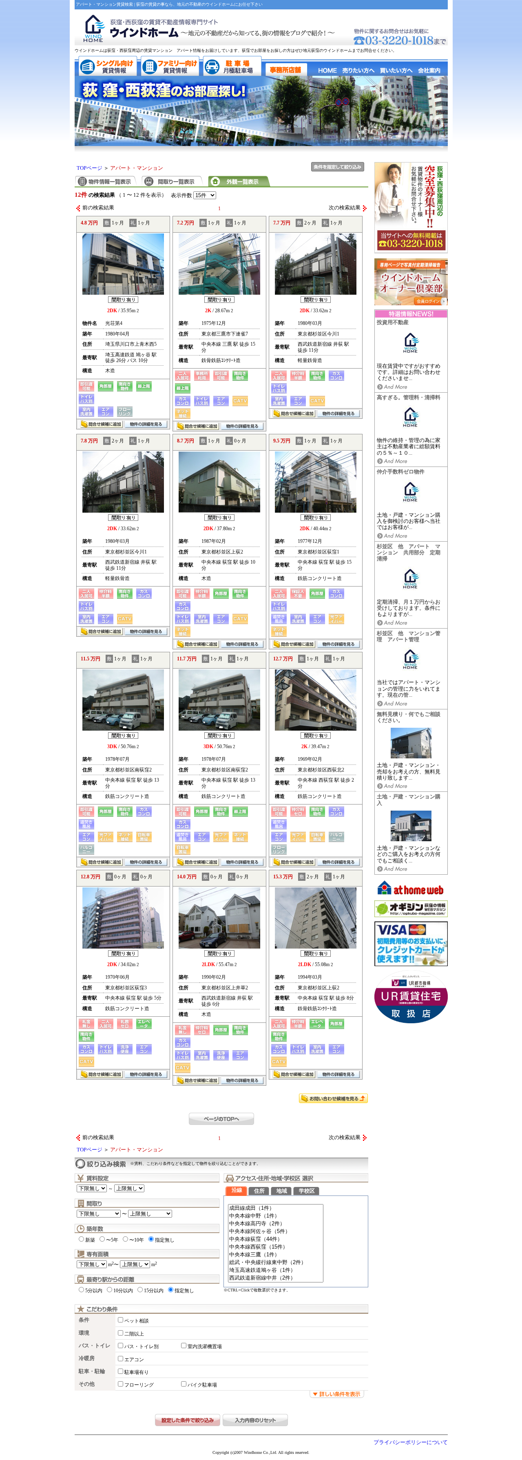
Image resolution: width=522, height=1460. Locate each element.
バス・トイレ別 (141, 1346)
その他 (87, 1384)
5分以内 (93, 1290)
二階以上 (134, 1333)
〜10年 (136, 1240)
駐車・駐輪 (92, 1371)
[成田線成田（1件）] (275, 1208)
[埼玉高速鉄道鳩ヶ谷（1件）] (275, 1270)
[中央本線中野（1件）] (275, 1216)
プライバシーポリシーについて (411, 1442)
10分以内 (123, 1290)
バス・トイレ (95, 1346)
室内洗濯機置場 (205, 1346)
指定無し (165, 1240)
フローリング (139, 1384)
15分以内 (154, 1290)
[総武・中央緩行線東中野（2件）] (275, 1263)
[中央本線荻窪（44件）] (275, 1239)
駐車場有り (136, 1372)
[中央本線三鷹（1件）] (275, 1255)
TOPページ (89, 168)
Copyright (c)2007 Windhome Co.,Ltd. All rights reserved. (261, 1452)
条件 (84, 1320)
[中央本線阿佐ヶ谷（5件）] (275, 1232)
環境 (84, 1333)
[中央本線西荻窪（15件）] (275, 1247)
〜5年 (112, 1240)
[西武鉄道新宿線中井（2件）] (275, 1278)
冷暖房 (87, 1358)
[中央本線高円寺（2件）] (275, 1224)
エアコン (134, 1359)
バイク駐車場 (202, 1384)
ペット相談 (136, 1320)
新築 (90, 1240)
